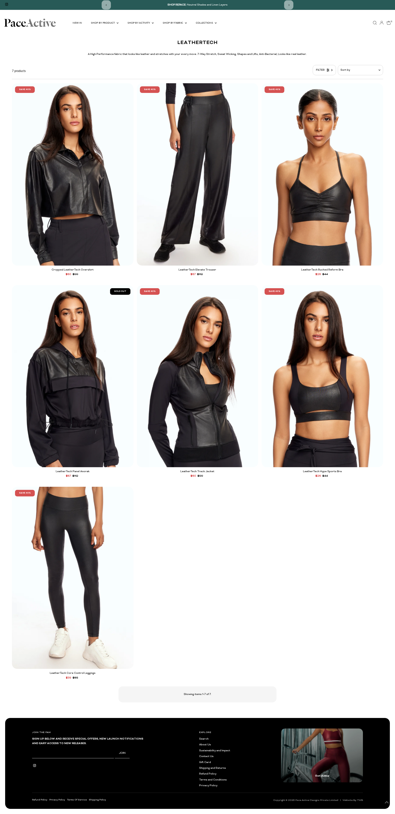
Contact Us (206, 756)
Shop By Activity (139, 22)
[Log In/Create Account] (381, 23)
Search (204, 739)
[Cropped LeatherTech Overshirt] (73, 174)
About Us (205, 744)
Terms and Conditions (213, 780)
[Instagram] (6, 5)
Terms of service (77, 800)
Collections (205, 22)
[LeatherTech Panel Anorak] (73, 376)
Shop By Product (103, 22)
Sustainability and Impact (214, 750)
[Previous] (106, 5)
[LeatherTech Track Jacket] (197, 376)
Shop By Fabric (173, 22)
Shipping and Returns (212, 768)
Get (322, 776)
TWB (360, 800)
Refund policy (39, 800)
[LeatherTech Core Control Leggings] (73, 578)
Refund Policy (207, 774)
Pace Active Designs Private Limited (316, 800)
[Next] (288, 5)
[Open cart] (389, 23)
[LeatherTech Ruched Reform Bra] (322, 174)
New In (77, 22)
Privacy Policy (208, 785)
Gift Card (205, 762)
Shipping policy (97, 800)
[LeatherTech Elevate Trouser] (197, 174)
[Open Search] (375, 23)
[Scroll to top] (387, 803)
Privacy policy (57, 800)
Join (122, 753)
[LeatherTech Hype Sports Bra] (322, 376)
